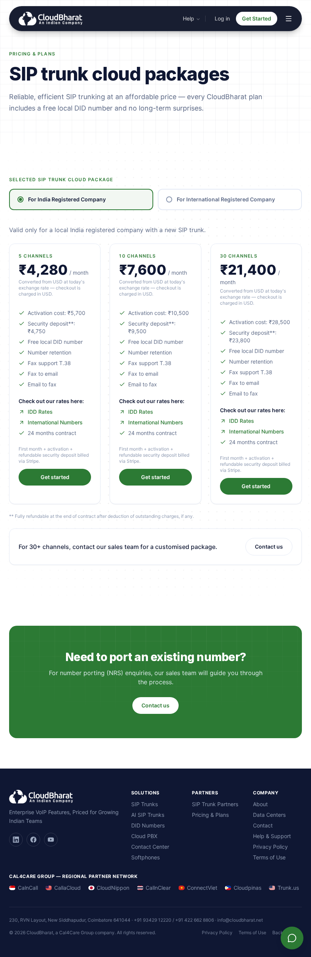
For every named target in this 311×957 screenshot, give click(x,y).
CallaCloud (67, 887)
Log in (222, 18)
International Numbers (55, 422)
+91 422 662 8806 (194, 920)
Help (188, 18)
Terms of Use (269, 857)
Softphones (145, 857)
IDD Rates (40, 411)
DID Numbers (148, 825)
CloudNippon (113, 887)
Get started (55, 477)
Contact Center (150, 846)
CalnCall (28, 887)
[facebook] (33, 839)
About (260, 804)
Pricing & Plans (210, 814)
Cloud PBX (144, 836)
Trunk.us (288, 887)
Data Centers (269, 814)
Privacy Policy (270, 846)
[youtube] (51, 839)
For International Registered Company (226, 199)
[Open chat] (292, 938)
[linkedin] (16, 839)
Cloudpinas (247, 887)
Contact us (269, 546)
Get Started (256, 18)
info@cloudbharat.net (240, 920)
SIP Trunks (144, 804)
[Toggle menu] (288, 18)
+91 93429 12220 (152, 920)
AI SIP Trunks (147, 814)
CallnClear (158, 887)
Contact (263, 825)
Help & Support (272, 836)
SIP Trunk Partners (215, 804)
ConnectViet (202, 887)
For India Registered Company (67, 199)
